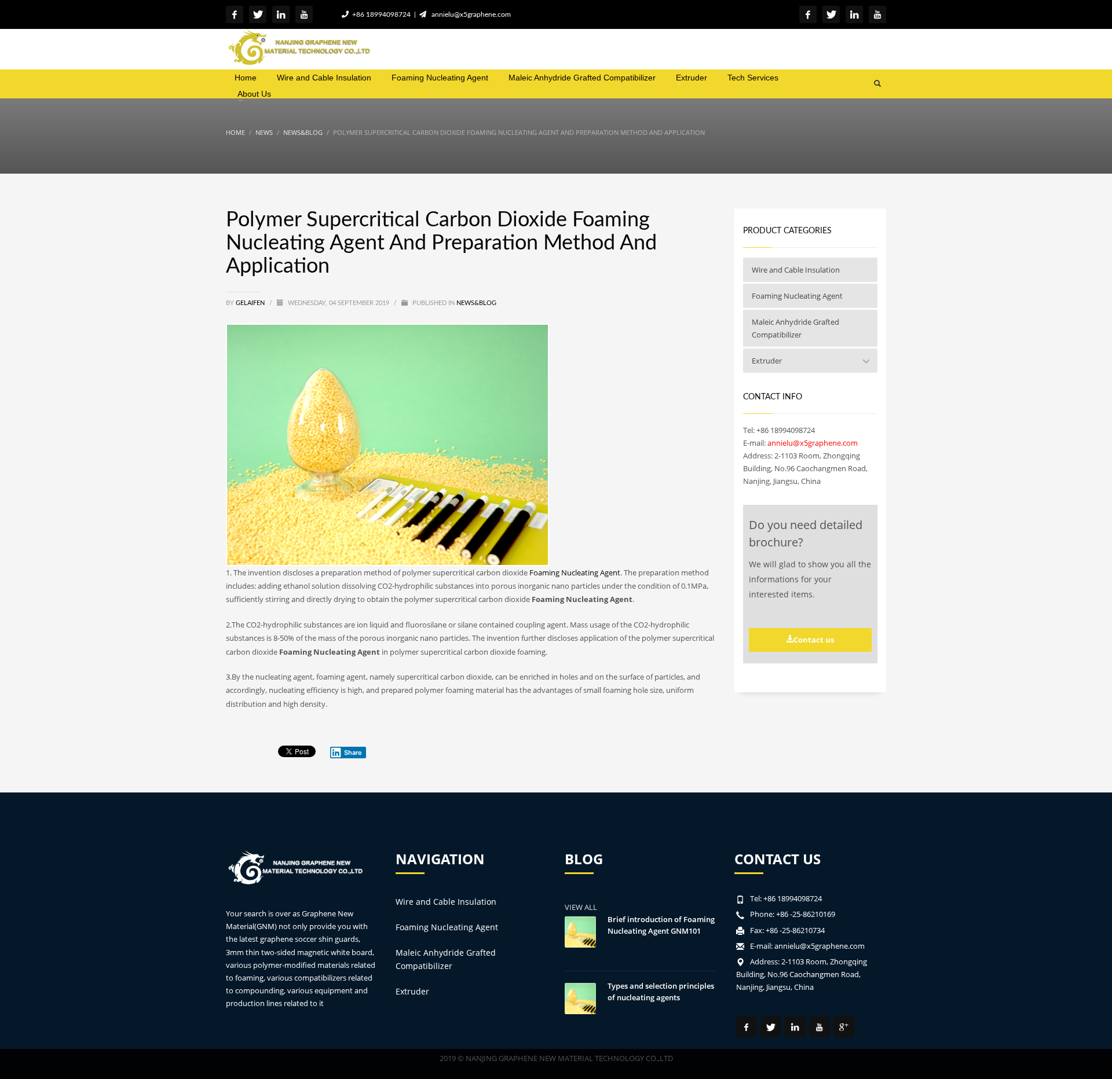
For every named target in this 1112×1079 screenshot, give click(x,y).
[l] (281, 14)
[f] (234, 14)
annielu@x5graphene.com (469, 14)
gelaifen (251, 303)
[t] (257, 14)
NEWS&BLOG (476, 303)
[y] (304, 14)
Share (353, 752)
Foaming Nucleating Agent (574, 572)
